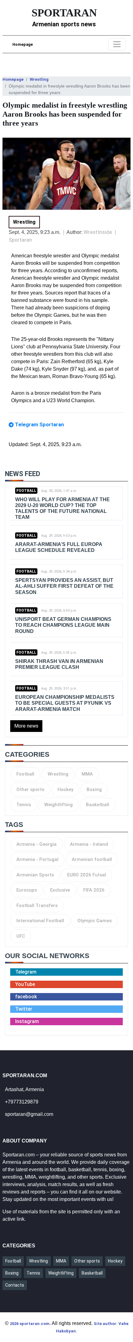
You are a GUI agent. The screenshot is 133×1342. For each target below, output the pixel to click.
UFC (20, 936)
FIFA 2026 (94, 890)
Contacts (14, 1285)
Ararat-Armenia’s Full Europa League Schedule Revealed (58, 547)
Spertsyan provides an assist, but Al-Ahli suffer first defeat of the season (64, 586)
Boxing (94, 789)
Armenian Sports (35, 875)
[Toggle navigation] (117, 44)
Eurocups (26, 890)
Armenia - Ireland (89, 844)
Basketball (97, 804)
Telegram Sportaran (39, 424)
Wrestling (39, 79)
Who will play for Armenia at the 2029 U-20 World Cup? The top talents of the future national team (62, 508)
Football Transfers (37, 905)
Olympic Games (94, 920)
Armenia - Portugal (37, 859)
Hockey (65, 789)
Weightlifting (58, 804)
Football (26, 490)
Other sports (30, 789)
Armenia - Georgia (36, 844)
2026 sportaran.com (29, 1323)
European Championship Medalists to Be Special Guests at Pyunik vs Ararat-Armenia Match (64, 703)
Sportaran (20, 240)
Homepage (22, 44)
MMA (87, 774)
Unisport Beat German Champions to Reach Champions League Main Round (63, 625)
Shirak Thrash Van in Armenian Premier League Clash (59, 664)
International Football (40, 920)
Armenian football (92, 859)
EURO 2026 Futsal (86, 875)
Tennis (23, 804)
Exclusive (60, 890)
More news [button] (26, 726)
